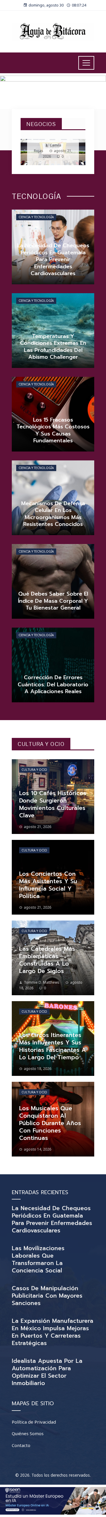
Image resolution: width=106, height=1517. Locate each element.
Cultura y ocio (34, 770)
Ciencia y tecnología (36, 217)
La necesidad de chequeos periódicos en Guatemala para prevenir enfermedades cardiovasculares (52, 1219)
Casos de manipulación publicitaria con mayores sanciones (47, 1295)
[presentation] (30, 152)
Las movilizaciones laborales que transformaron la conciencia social (38, 1259)
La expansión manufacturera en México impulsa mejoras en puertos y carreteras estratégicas (52, 1332)
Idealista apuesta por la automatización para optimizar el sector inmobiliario (47, 1372)
